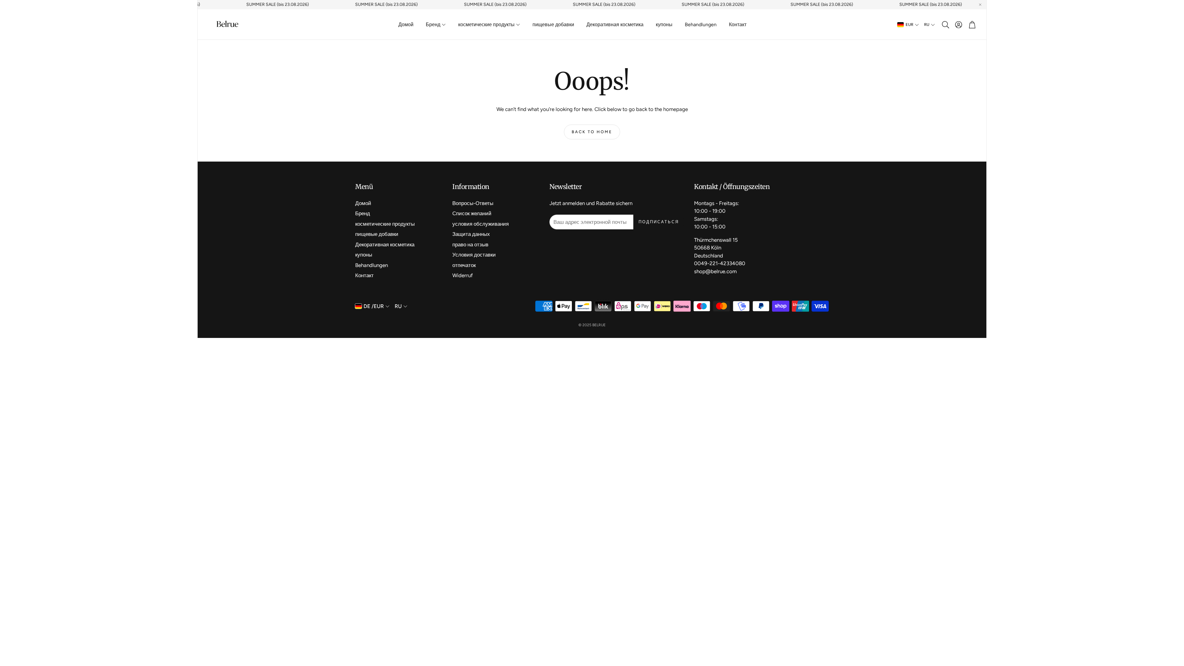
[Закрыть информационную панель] (980, 4)
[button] (945, 24)
